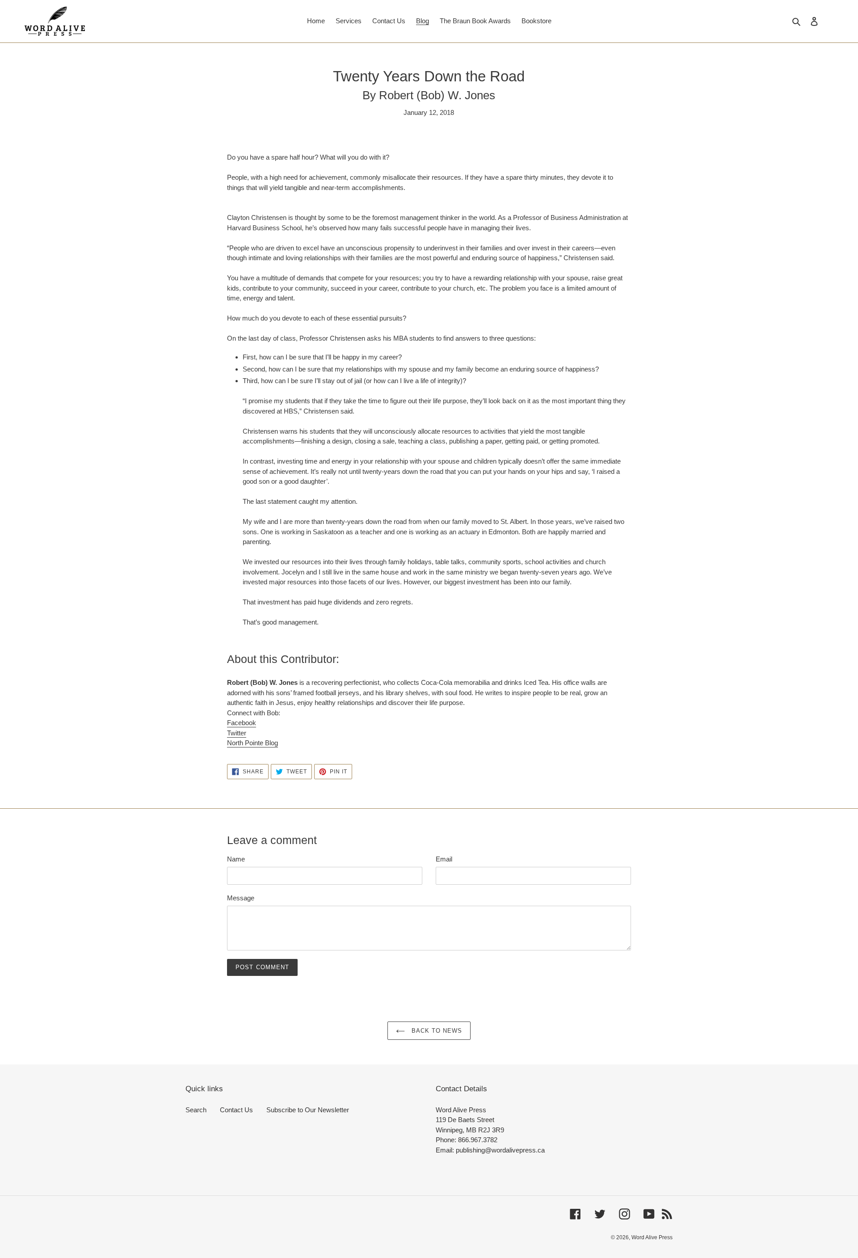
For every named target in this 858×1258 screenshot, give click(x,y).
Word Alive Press (652, 1237)
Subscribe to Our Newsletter (307, 1110)
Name (236, 859)
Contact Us (236, 1110)
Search (195, 1110)
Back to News (436, 1030)
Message (240, 898)
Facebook (241, 722)
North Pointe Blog (252, 743)
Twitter (236, 733)
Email (444, 859)
